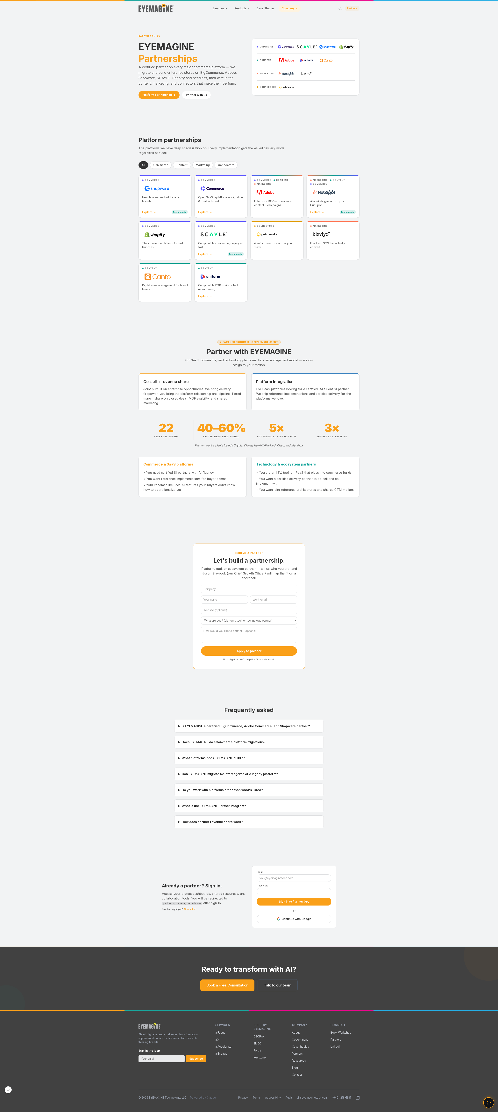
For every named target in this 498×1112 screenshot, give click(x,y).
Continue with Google (296, 919)
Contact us (190, 909)
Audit (289, 1097)
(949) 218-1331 (341, 1097)
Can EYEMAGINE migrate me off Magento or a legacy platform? (230, 774)
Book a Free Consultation (227, 985)
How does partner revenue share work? (212, 822)
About (296, 1032)
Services (218, 8)
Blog (295, 1067)
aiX (217, 1039)
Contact (297, 1074)
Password (262, 885)
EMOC (258, 1043)
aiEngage (221, 1053)
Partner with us (196, 95)
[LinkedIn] (357, 1098)
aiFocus (220, 1032)
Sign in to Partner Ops (294, 901)
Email (260, 871)
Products (240, 8)
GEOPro (259, 1036)
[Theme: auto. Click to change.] (8, 1089)
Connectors (226, 165)
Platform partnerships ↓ (159, 94)
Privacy (243, 1097)
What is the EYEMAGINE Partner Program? (214, 806)
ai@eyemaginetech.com (312, 1097)
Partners (352, 8)
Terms (256, 1097)
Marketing (203, 165)
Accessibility (273, 1097)
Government (300, 1039)
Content (182, 165)
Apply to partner (249, 651)
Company (288, 8)
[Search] (340, 8)
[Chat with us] (488, 1102)
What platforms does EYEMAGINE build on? (214, 758)
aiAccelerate (223, 1046)
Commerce (160, 165)
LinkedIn (336, 1046)
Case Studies (266, 8)
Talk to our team (277, 985)
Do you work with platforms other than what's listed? (222, 790)
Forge (257, 1050)
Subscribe (196, 1058)
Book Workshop (341, 1032)
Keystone (260, 1057)
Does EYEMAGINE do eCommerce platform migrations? (224, 742)
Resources (299, 1060)
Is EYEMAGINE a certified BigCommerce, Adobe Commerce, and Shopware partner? (246, 726)
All (143, 165)
